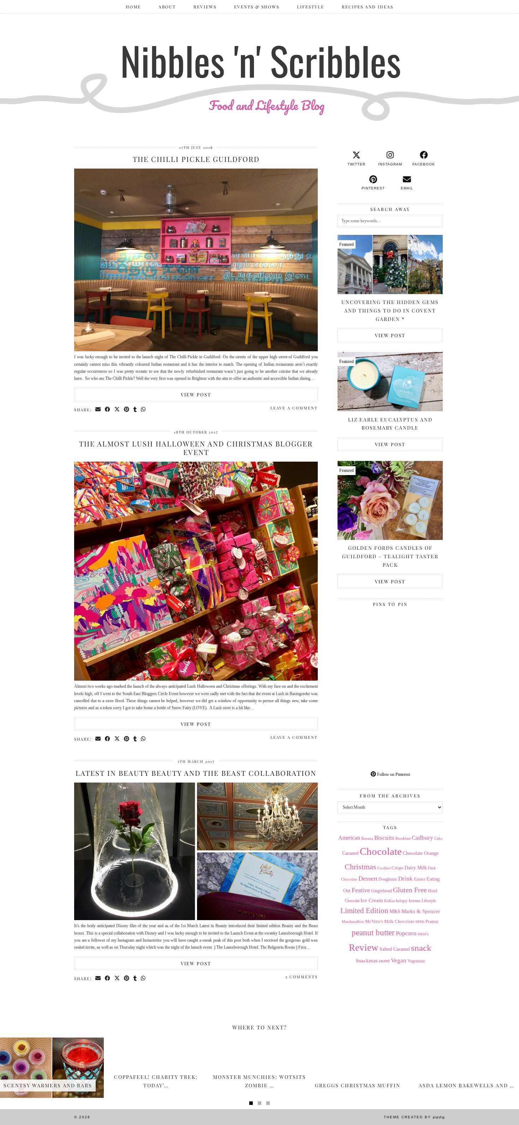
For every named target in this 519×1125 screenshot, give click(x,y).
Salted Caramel (395, 949)
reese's (423, 933)
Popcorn (406, 933)
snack (421, 948)
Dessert (367, 878)
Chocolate (381, 851)
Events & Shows (256, 7)
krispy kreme (408, 900)
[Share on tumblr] (135, 409)
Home (133, 7)
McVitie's (374, 921)
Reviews (204, 7)
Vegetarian (416, 961)
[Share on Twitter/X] (117, 409)
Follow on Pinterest (393, 774)
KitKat (389, 901)
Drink (405, 878)
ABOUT (167, 7)
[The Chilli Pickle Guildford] (196, 349)
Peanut (432, 921)
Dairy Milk (416, 867)
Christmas (360, 867)
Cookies (383, 868)
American (349, 837)
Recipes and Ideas (367, 7)
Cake (438, 838)
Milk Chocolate (399, 921)
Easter (419, 879)
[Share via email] (98, 409)
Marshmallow (353, 922)
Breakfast (403, 838)
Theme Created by (414, 1117)
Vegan (398, 960)
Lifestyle (310, 7)
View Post (196, 394)
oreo (420, 921)
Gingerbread (381, 890)
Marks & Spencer (420, 911)
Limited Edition (364, 910)
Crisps (398, 867)
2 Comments (301, 976)
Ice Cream (371, 900)
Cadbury (422, 837)
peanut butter (373, 932)
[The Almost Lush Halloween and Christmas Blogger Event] (196, 679)
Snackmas (367, 960)
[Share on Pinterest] (127, 409)
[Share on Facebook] (108, 409)
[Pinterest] (364, 636)
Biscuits (384, 837)
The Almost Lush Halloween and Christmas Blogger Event (196, 448)
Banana (367, 838)
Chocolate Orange (421, 853)
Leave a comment (294, 408)
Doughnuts (387, 879)
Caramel (350, 853)
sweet (384, 960)
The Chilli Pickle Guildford (196, 159)
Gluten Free (410, 890)
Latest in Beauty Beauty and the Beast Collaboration (196, 773)
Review (363, 947)
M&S (394, 911)
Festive (361, 890)
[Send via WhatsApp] (143, 409)
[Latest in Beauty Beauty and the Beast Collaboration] (196, 918)
